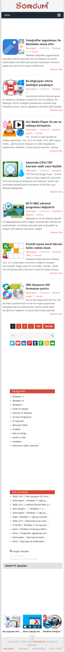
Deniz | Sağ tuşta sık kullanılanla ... (29, 541)
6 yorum (37, 255)
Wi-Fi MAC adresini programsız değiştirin (40, 205)
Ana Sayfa (8, 648)
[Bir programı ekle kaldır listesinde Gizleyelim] (12, 622)
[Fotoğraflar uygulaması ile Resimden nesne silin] (13, 47)
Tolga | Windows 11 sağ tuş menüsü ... (30, 517)
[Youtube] (18, 343)
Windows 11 (18, 396)
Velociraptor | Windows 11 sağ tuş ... (30, 500)
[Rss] (46, 343)
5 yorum (39, 296)
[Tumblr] (35, 343)
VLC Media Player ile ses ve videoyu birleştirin (43, 123)
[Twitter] (12, 343)
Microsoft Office (20, 425)
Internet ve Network (22, 413)
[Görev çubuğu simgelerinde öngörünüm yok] (32, 622)
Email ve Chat (18, 437)
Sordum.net (38, 642)
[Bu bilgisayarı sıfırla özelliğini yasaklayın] (13, 88)
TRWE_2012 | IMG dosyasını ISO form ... (31, 496)
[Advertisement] (32, 28)
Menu (7, 15)
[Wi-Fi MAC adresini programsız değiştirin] (13, 210)
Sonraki (49, 326)
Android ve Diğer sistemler (25, 445)
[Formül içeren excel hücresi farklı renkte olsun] (13, 251)
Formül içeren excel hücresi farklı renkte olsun (44, 245)
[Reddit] (23, 343)
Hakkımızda (38, 648)
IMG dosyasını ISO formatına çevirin (38, 286)
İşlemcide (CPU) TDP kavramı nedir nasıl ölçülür (44, 164)
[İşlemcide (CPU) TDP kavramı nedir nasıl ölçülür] (13, 169)
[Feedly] (41, 343)
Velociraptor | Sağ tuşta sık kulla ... (29, 537)
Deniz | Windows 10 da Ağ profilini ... (30, 529)
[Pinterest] (29, 343)
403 (38, 326)
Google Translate (20, 551)
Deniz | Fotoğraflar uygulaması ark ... (30, 533)
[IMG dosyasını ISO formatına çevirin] (13, 291)
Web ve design (19, 433)
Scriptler (16, 429)
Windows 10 (18, 401)
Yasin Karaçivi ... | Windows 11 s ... (28, 509)
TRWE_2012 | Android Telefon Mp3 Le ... (31, 504)
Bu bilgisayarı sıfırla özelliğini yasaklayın (39, 82)
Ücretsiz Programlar (22, 417)
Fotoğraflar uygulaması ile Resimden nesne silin (43, 42)
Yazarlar (23, 648)
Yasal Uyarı (55, 648)
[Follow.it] (52, 343)
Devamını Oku (56, 69)
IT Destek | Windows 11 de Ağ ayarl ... (30, 525)
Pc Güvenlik (18, 421)
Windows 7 (17, 405)
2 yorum (34, 52)
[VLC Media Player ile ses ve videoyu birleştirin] (13, 128)
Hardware (56, 170)
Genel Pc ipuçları (20, 409)
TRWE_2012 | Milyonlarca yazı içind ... (30, 521)
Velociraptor (31, 48)
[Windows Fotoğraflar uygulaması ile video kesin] (52, 622)
